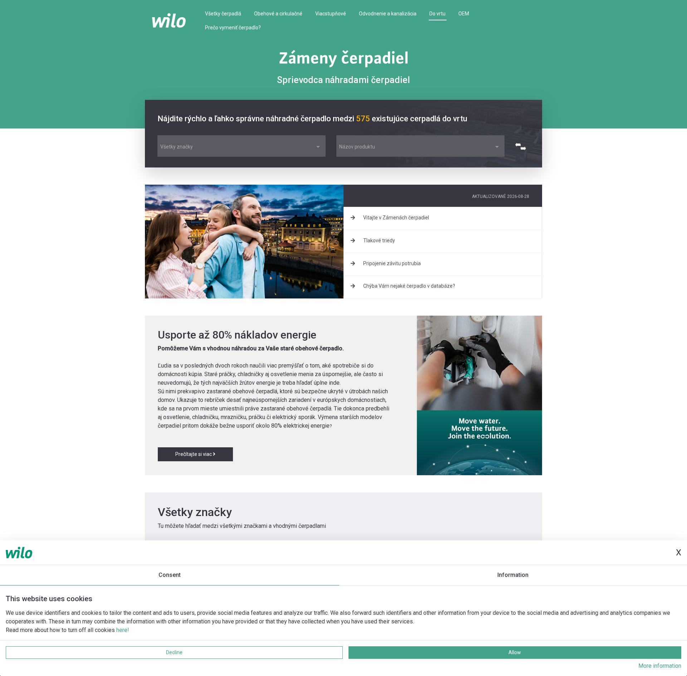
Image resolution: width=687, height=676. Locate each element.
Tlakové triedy (378, 240)
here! (122, 630)
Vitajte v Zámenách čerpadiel (395, 217)
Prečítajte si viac (194, 454)
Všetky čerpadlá (223, 13)
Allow (514, 652)
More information (659, 665)
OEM (463, 13)
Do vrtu (437, 13)
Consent (170, 575)
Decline (174, 652)
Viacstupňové (330, 13)
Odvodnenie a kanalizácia (387, 13)
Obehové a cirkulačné (278, 13)
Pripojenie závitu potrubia (391, 263)
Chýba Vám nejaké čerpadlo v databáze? (408, 286)
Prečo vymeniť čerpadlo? (233, 27)
